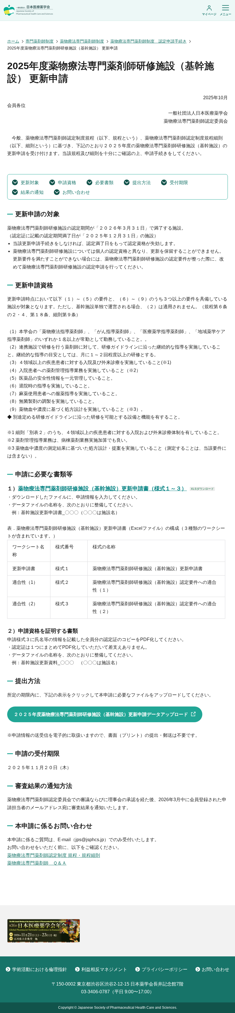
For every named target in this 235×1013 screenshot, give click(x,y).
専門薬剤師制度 (40, 41)
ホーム (13, 41)
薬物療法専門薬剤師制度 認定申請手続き (148, 41)
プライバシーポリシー (164, 969)
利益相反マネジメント (104, 969)
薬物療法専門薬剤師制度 (82, 41)
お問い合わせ (215, 969)
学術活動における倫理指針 (39, 969)
